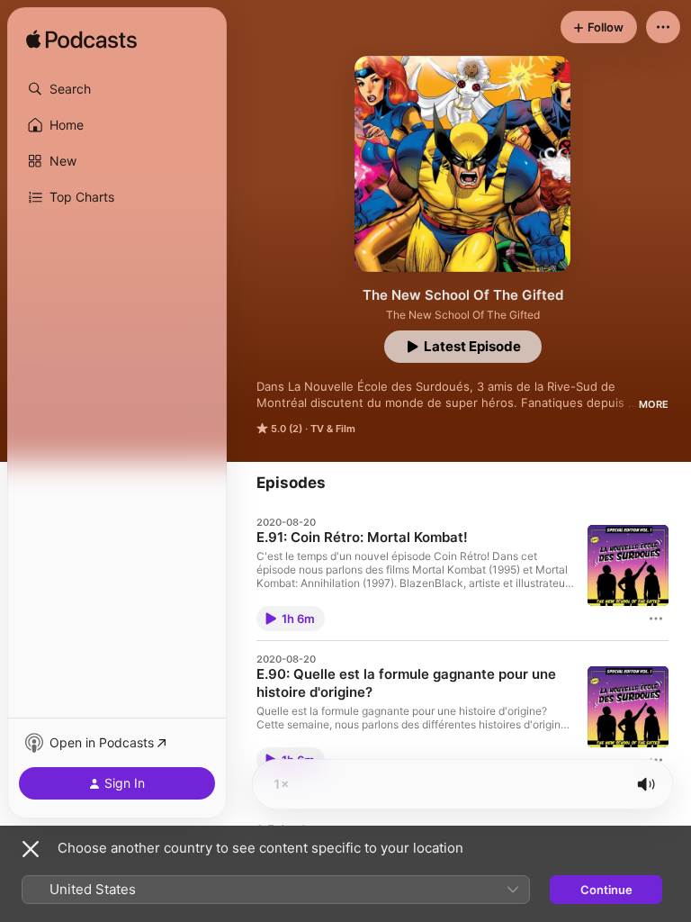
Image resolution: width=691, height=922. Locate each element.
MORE (654, 404)
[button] (117, 89)
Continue (606, 889)
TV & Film (332, 428)
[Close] (30, 849)
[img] (81, 41)
